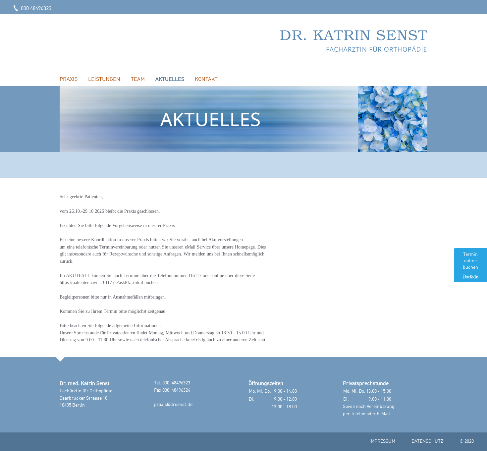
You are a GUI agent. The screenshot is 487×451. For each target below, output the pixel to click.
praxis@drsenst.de (173, 404)
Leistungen (104, 79)
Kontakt (206, 79)
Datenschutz (427, 441)
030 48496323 (35, 8)
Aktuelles (169, 79)
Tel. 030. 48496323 (172, 383)
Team (138, 79)
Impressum (382, 441)
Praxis (69, 79)
